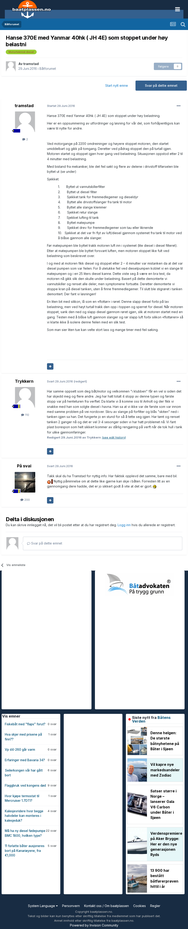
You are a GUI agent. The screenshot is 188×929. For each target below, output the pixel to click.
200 (26, 499)
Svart (60, 381)
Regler (155, 906)
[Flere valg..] (178, 106)
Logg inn (125, 525)
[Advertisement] (36, 639)
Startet (61, 106)
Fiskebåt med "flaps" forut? (25, 724)
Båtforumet (47, 68)
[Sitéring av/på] (50, 366)
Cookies (139, 906)
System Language (42, 906)
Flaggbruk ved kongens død (25, 785)
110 (26, 415)
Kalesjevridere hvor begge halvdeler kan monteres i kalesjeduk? (24, 815)
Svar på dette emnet (161, 85)
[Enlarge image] (50, 481)
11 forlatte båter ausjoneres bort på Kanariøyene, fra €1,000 (24, 850)
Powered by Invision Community (94, 925)
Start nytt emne (116, 85)
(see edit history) (114, 437)
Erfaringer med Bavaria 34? (25, 760)
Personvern (71, 906)
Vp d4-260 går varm (20, 749)
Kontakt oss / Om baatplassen (106, 906)
